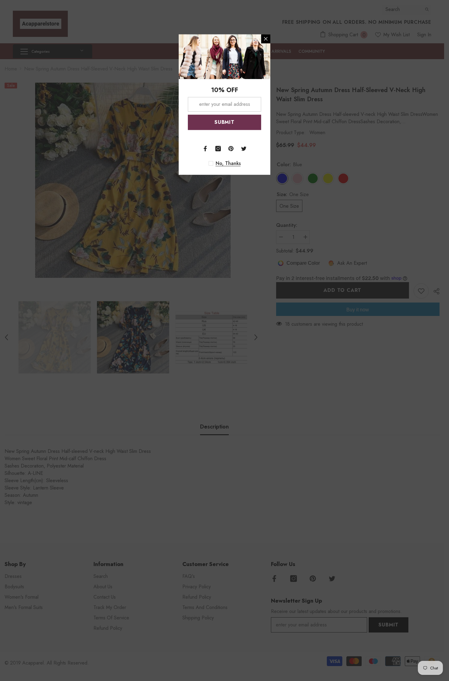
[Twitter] (243, 148)
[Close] (265, 38)
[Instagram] (218, 148)
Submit (224, 122)
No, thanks (228, 163)
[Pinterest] (230, 148)
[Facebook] (205, 148)
